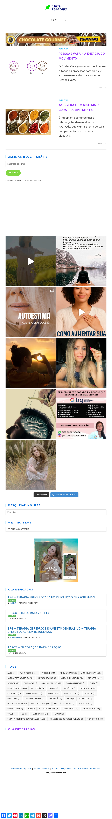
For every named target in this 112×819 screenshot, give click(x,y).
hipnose (90, 693)
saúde (11, 714)
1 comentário (68, 87)
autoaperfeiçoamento (20, 678)
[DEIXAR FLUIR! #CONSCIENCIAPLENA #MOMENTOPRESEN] (81, 261)
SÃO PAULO (14, 603)
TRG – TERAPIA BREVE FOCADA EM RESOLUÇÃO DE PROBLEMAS (51, 597)
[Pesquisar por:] (65, 20)
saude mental (91, 709)
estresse (54, 693)
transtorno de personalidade (66, 719)
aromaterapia (68, 673)
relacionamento (48, 709)
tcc (24, 714)
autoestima (95, 678)
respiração (70, 709)
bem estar (30, 683)
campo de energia (51, 683)
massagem (13, 699)
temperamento (40, 714)
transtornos (95, 719)
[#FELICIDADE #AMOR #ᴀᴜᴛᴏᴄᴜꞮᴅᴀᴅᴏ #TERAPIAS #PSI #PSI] (31, 261)
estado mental (34, 693)
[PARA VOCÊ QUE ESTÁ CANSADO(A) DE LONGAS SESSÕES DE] (81, 414)
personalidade (40, 704)
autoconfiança (47, 678)
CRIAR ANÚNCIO (18, 769)
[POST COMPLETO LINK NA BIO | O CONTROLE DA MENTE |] (31, 414)
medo (70, 699)
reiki (31, 709)
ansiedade (49, 673)
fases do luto (72, 693)
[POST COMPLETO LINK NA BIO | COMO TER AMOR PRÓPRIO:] (31, 363)
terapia (59, 714)
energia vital (88, 688)
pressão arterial (64, 704)
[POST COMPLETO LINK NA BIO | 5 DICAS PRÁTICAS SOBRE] (31, 465)
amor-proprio (28, 673)
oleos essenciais (17, 704)
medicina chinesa (34, 699)
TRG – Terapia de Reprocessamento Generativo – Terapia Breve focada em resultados (52, 630)
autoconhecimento (72, 678)
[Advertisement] (56, 208)
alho (11, 673)
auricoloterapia (91, 673)
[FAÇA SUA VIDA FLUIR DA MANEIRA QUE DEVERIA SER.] (81, 363)
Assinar (13, 173)
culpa (94, 683)
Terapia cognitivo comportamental (26, 719)
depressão (37, 688)
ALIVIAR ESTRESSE (42, 769)
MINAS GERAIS (15, 637)
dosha (53, 688)
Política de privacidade (89, 769)
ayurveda (13, 683)
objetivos (85, 699)
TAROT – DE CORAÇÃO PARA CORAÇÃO (34, 647)
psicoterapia (15, 709)
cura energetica (17, 688)
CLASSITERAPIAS (21, 729)
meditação (55, 699)
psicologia (85, 704)
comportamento (75, 683)
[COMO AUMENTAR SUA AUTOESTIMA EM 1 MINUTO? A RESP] (81, 312)
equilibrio (14, 693)
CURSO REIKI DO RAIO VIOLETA (28, 613)
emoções (69, 688)
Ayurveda (63, 49)
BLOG (29, 769)
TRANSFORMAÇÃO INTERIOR (64, 769)
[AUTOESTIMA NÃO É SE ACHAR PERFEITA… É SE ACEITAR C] (31, 312)
